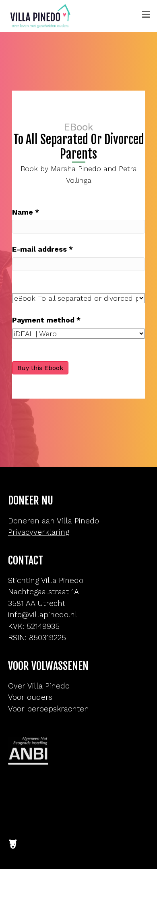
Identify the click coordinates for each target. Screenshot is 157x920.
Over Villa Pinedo (39, 686)
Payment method (46, 320)
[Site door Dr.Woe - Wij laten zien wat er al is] (13, 838)
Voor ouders (30, 697)
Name (25, 212)
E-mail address (42, 249)
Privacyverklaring (38, 532)
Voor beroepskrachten (48, 708)
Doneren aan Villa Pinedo (53, 520)
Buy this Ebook (40, 368)
